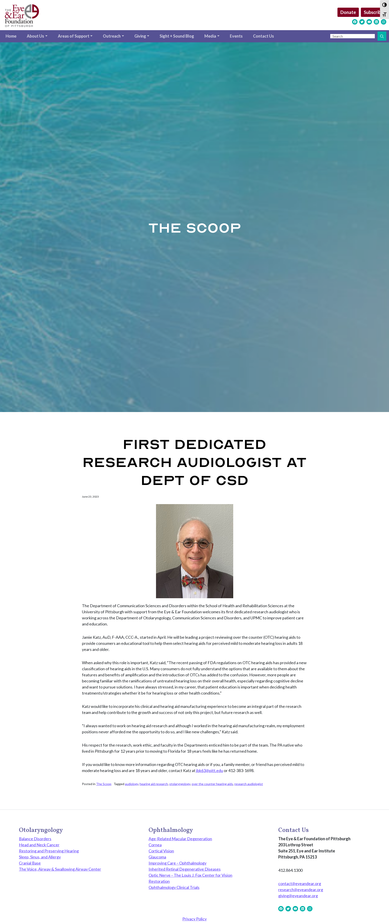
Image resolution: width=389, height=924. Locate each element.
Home (11, 36)
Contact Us (263, 36)
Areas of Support (73, 36)
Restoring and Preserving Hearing (49, 850)
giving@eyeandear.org (298, 895)
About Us (35, 36)
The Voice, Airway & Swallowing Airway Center (60, 869)
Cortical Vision (161, 850)
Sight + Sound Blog (177, 36)
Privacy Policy (194, 918)
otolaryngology (179, 784)
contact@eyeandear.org (299, 883)
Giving (140, 36)
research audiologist (248, 784)
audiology (131, 784)
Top (378, 913)
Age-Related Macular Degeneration (180, 838)
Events (236, 36)
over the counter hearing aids (212, 784)
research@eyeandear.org (300, 889)
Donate (348, 12)
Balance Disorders (35, 838)
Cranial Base (30, 863)
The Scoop (103, 784)
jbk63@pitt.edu (209, 770)
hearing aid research (154, 784)
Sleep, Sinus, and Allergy (40, 856)
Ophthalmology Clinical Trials (174, 887)
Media (210, 36)
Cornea (155, 844)
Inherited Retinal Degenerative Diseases (185, 869)
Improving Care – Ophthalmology (177, 863)
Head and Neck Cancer (39, 844)
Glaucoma (157, 856)
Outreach (112, 36)
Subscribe (373, 12)
